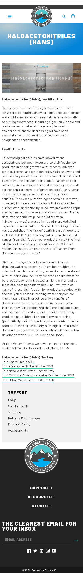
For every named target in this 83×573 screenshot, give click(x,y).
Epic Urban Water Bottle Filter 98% (28, 380)
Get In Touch (18, 406)
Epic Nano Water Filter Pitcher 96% (28, 371)
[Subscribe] (76, 540)
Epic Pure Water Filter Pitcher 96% (27, 366)
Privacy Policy (19, 424)
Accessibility (18, 430)
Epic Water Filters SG (44, 570)
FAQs (12, 400)
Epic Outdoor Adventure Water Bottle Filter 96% (38, 375)
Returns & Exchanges (24, 418)
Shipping (14, 412)
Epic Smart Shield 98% (18, 362)
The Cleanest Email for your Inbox (39, 526)
